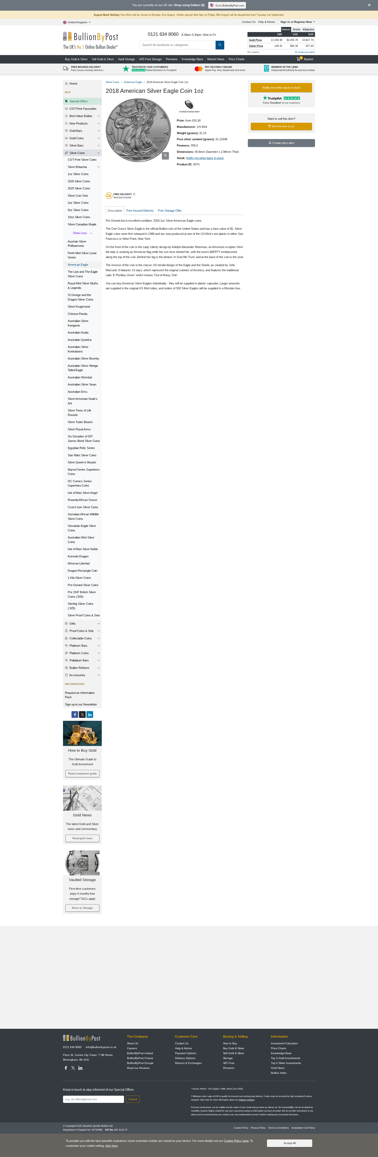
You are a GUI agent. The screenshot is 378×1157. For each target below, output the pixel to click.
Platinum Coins (79, 653)
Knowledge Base (192, 59)
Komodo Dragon (78, 556)
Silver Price (256, 45)
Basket (307, 59)
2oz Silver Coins (78, 202)
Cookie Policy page (236, 1140)
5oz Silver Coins (78, 210)
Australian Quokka (79, 339)
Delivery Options (185, 1058)
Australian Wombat (80, 377)
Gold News (82, 815)
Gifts (72, 623)
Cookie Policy (241, 1128)
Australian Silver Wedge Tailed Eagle (83, 368)
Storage (228, 1058)
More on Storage (82, 907)
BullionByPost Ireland (140, 1053)
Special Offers (78, 101)
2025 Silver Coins (79, 188)
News (215, 59)
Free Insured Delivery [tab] (140, 210)
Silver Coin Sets (78, 195)
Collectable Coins (80, 638)
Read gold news (82, 838)
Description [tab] (115, 210)
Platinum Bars (78, 645)
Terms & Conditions (278, 1128)
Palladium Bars (79, 660)
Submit (133, 1099)
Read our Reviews (138, 1067)
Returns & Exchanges (188, 1063)
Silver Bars (76, 145)
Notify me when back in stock (205, 158)
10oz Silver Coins (79, 217)
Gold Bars (75, 130)
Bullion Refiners (79, 667)
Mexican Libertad (79, 563)
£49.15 (278, 45)
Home (73, 83)
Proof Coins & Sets (81, 630)
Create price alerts (306, 52)
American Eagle (78, 264)
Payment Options (185, 1053)
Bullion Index (279, 1072)
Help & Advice (266, 21)
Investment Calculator (284, 1043)
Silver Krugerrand (79, 306)
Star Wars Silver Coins (82, 455)
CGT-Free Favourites (82, 108)
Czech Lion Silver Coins (83, 507)
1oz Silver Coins (78, 174)
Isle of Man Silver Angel (82, 492)
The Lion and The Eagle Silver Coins (83, 274)
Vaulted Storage (82, 880)
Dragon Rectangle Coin (82, 570)
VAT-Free (150, 59)
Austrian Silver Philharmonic (77, 244)
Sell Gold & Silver (233, 1053)
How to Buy (230, 1043)
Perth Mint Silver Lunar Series (82, 255)
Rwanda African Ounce (82, 500)
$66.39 (294, 45)
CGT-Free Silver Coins (82, 159)
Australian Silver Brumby (83, 358)
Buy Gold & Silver (234, 1048)
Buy (76, 59)
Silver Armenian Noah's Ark (82, 401)
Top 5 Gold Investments (285, 1058)
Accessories (77, 675)
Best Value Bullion (80, 116)
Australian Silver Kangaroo (78, 323)
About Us (132, 1043)
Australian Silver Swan (82, 384)
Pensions (172, 59)
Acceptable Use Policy (303, 1128)
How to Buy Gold (82, 750)
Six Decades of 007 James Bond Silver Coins (84, 439)
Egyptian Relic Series (81, 448)
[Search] (220, 45)
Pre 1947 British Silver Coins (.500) (82, 594)
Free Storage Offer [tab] (170, 210)
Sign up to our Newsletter (81, 704)
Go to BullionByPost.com (230, 5)
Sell (103, 59)
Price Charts (237, 59)
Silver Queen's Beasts (82, 462)
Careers (132, 1048)
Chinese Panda (77, 313)
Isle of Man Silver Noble (83, 549)
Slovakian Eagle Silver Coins (82, 528)
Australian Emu (77, 391)
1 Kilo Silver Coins (79, 577)
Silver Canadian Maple (82, 224)
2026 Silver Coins (79, 181)
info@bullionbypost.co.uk (101, 1047)
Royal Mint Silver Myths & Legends (83, 285)
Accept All (290, 1143)
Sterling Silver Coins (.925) (80, 606)
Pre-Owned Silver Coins (83, 585)
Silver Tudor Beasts (80, 422)
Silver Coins (77, 153)
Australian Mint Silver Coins (81, 540)
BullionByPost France (140, 1058)
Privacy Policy (258, 1128)
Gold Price (255, 40)
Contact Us (249, 21)
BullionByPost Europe (140, 1063)
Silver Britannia (77, 167)
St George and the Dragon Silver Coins (80, 297)
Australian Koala (78, 332)
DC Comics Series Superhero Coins (80, 483)
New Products (78, 123)
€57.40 (309, 45)
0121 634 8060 (72, 1047)
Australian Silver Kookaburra (78, 349)
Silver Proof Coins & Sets (84, 615)
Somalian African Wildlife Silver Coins (83, 516)
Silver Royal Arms (79, 429)
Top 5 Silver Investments (286, 1063)
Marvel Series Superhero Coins (83, 472)
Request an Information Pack (79, 695)
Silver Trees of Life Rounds (79, 413)
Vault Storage (126, 59)
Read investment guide (82, 773)
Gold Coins (76, 138)
